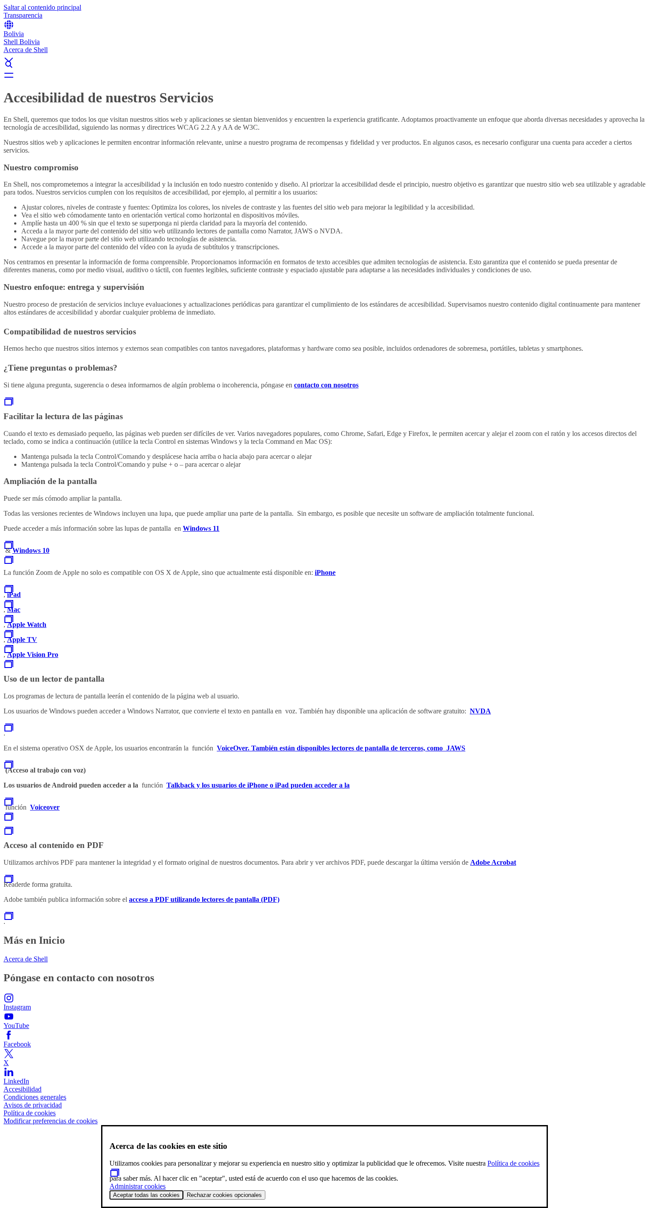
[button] (324, 52)
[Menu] (324, 75)
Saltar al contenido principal (42, 7)
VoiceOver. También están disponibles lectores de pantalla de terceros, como (331, 748)
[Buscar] (324, 64)
